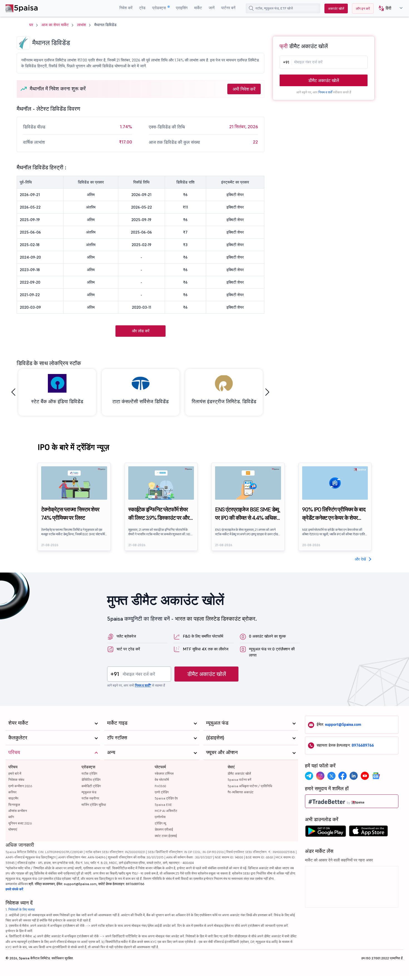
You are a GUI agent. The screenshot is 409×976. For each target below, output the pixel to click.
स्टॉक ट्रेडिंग (89, 773)
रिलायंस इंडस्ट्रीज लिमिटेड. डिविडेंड (224, 401)
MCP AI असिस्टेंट (166, 811)
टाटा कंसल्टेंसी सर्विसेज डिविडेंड (140, 401)
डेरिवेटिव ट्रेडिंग (91, 779)
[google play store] (325, 832)
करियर (12, 792)
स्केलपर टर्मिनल (164, 773)
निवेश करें (125, 7)
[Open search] (251, 8)
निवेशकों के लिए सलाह (21, 909)
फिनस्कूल (14, 804)
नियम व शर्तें (325, 92)
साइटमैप (13, 798)
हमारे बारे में (14, 773)
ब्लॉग (11, 817)
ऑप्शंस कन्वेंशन (17, 811)
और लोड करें (140, 330)
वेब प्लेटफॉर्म (162, 779)
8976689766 (363, 745)
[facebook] (342, 776)
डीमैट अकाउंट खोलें (323, 80)
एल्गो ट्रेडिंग (162, 792)
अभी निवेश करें (244, 89)
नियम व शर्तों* (143, 685)
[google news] (376, 776)
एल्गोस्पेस (160, 817)
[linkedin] (353, 776)
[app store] (368, 832)
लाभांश (81, 24)
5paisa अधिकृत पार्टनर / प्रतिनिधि (250, 786)
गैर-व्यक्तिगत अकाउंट (240, 792)
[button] (388, 8)
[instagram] (320, 776)
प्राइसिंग (182, 7)
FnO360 (160, 786)
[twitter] (331, 776)
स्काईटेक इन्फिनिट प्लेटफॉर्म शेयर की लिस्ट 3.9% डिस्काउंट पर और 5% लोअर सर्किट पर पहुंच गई (159, 514)
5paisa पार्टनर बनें (239, 779)
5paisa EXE (163, 804)
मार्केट (198, 7)
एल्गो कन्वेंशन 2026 (20, 786)
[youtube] (365, 776)
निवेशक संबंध (16, 779)
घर (31, 24)
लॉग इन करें (363, 8)
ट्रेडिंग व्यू (160, 823)
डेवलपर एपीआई (164, 829)
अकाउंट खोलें (336, 8)
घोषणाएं (12, 829)
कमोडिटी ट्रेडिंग (91, 786)
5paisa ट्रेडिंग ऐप (166, 798)
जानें (212, 7)
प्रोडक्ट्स (159, 7)
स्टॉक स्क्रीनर (90, 798)
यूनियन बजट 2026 (20, 823)
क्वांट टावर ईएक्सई (166, 836)
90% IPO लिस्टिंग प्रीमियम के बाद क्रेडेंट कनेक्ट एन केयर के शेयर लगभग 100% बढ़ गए (334, 514)
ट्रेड (142, 7)
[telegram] (309, 776)
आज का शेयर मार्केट (55, 24)
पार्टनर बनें (228, 7)
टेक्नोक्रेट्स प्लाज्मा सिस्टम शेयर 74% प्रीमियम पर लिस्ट (70, 513)
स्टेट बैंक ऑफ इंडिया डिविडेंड (57, 401)
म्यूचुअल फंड (89, 792)
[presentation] (13, 392)
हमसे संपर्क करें (14, 889)
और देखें (360, 559)
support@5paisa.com (343, 724)
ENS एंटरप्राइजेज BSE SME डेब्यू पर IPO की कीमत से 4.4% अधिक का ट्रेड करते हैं (247, 514)
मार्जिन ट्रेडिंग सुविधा (94, 804)
